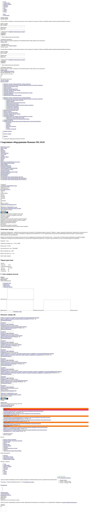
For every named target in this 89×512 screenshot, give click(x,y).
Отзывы (2, 170)
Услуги (5, 11)
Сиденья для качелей (11, 128)
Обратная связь (4, 492)
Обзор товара (4, 163)
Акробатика (16, 107)
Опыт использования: (6, 280)
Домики (8, 123)
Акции (5, 10)
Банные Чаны (14, 89)
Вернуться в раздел (5, 161)
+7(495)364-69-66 (61, 476)
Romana (2, 277)
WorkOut (11, 94)
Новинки (5, 455)
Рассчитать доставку (16, 208)
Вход (4, 14)
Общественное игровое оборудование (12, 95)
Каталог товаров (5, 80)
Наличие (3, 173)
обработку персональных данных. (17, 31)
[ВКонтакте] (1, 212)
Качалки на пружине (11, 126)
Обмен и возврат (7, 4)
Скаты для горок (19, 100)
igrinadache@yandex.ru (9, 71)
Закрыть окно (4, 42)
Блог (4, 8)
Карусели (8, 125)
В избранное (4, 325)
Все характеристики (5, 189)
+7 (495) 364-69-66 (5, 493)
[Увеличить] (12, 176)
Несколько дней (7, 283)
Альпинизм (15, 106)
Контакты (5, 5)
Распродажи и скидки (8, 458)
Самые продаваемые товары (7, 405)
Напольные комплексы (23, 118)
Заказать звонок (4, 17)
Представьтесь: (74, 310)
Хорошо (2, 504)
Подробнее (3, 322)
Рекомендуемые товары (9, 459)
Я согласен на (13, 31)
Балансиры (8, 122)
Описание (3, 166)
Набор (2, 164)
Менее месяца (6, 285)
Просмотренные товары (6, 406)
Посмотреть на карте (29, 482)
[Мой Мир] (5, 212)
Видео (2, 175)
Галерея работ (6, 3)
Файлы (2, 174)
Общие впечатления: (38, 310)
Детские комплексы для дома (25, 92)
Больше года (6, 284)
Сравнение (11, 324)
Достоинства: (4, 299)
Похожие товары (5, 171)
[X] (7, 212)
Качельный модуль (20, 102)
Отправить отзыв (17, 311)
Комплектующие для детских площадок (33, 85)
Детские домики (16, 90)
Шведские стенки (20, 117)
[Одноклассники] (3, 212)
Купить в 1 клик (13, 207)
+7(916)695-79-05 (5, 45)
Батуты (10, 87)
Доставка (5, 6)
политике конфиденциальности (69, 502)
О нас (4, 1)
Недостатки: (3, 310)
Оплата (5, 9)
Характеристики (4, 168)
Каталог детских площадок (24, 84)
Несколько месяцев (7, 286)
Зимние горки (14, 86)
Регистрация (6, 15)
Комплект (3, 165)
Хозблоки (11, 91)
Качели (12, 101)
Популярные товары (8, 456)
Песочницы (16, 103)
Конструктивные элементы (26, 105)
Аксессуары (16, 108)
